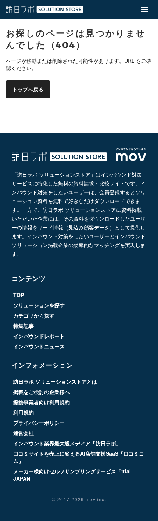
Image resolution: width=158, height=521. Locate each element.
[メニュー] (144, 9)
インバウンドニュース (39, 346)
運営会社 (23, 433)
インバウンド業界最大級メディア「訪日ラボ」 (67, 443)
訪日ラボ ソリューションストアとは (55, 381)
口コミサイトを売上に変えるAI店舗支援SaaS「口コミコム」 (78, 457)
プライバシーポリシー (39, 422)
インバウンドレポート (39, 336)
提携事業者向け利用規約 (41, 402)
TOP (18, 295)
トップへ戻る (27, 89)
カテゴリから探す (33, 315)
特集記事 (23, 325)
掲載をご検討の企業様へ (41, 391)
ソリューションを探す (39, 305)
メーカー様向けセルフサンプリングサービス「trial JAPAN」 (72, 474)
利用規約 (23, 412)
